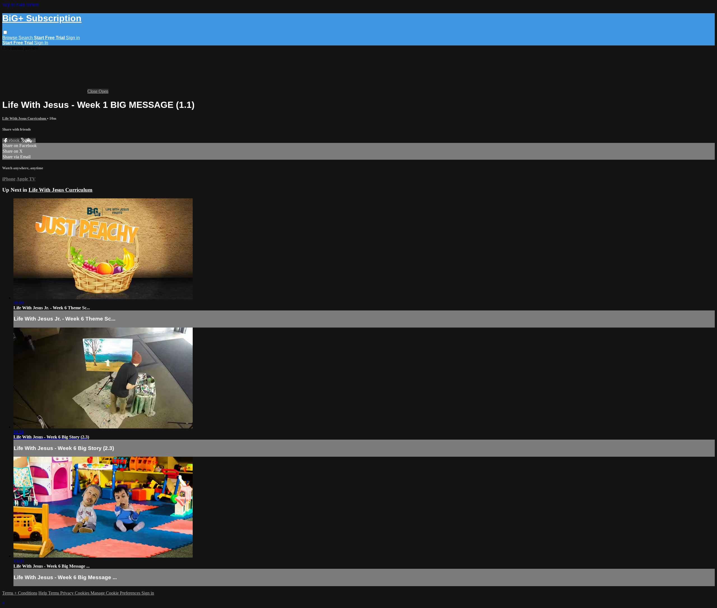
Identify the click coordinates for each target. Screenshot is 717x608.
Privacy (67, 593)
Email (30, 140)
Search (26, 37)
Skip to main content (20, 4)
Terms (54, 593)
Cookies (82, 593)
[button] (5, 32)
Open (103, 91)
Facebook (11, 140)
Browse (10, 37)
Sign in (73, 37)
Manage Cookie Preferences (115, 593)
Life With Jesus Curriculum (24, 118)
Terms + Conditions (19, 593)
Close (93, 91)
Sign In (41, 42)
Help (43, 593)
